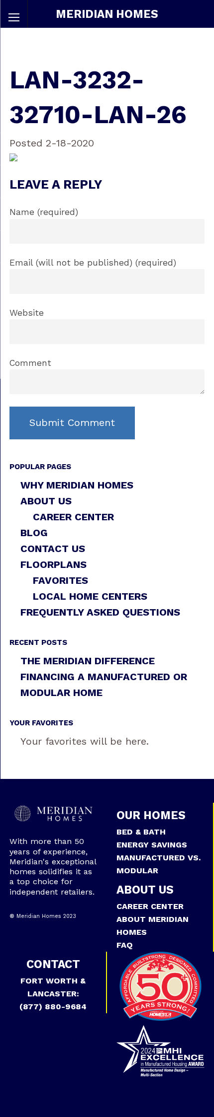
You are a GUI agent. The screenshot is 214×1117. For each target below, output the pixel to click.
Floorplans (53, 564)
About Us (46, 501)
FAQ (124, 945)
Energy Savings (151, 844)
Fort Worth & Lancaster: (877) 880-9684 (53, 993)
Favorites (60, 580)
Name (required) (43, 212)
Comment (30, 363)
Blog (34, 533)
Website (26, 313)
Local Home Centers (90, 596)
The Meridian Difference (87, 661)
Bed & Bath (141, 832)
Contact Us (52, 549)
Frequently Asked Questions (100, 612)
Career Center (73, 517)
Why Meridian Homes (76, 485)
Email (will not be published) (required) (92, 263)
